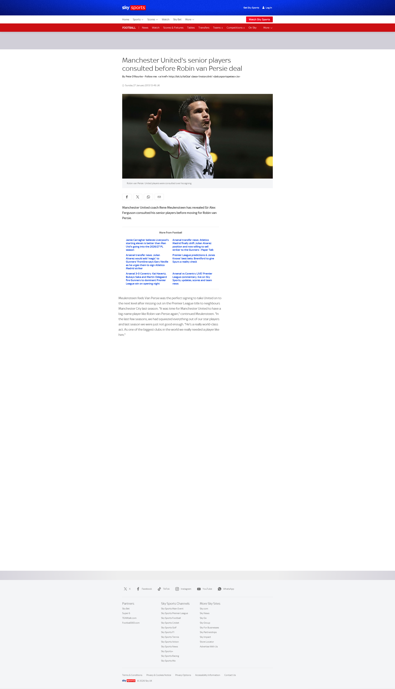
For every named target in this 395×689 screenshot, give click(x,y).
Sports (137, 19)
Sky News (204, 613)
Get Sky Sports (251, 7)
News (145, 27)
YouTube (207, 589)
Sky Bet (177, 19)
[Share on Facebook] (126, 197)
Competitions (235, 27)
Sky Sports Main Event (172, 608)
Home (125, 19)
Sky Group (205, 622)
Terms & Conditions (132, 675)
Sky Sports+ (167, 651)
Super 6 (126, 613)
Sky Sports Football (171, 618)
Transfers (203, 27)
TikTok (166, 589)
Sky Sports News (169, 646)
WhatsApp (228, 589)
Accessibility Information (207, 675)
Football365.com (131, 622)
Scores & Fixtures (173, 27)
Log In (269, 7)
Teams (217, 27)
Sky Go (203, 618)
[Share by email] (159, 197)
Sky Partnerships (208, 632)
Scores (151, 19)
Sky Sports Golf (168, 627)
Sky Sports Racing (170, 656)
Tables (191, 27)
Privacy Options (183, 675)
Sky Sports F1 (167, 632)
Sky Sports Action (170, 641)
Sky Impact (205, 637)
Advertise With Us (209, 646)
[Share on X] (137, 197)
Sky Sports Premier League (174, 613)
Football (129, 27)
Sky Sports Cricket (170, 622)
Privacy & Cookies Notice (158, 675)
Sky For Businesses (209, 627)
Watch (165, 19)
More (188, 19)
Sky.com (204, 608)
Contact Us (230, 675)
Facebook (147, 589)
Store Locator (207, 641)
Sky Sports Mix (168, 660)
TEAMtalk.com (129, 618)
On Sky (252, 27)
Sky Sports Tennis (170, 637)
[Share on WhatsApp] (148, 197)
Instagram (186, 589)
